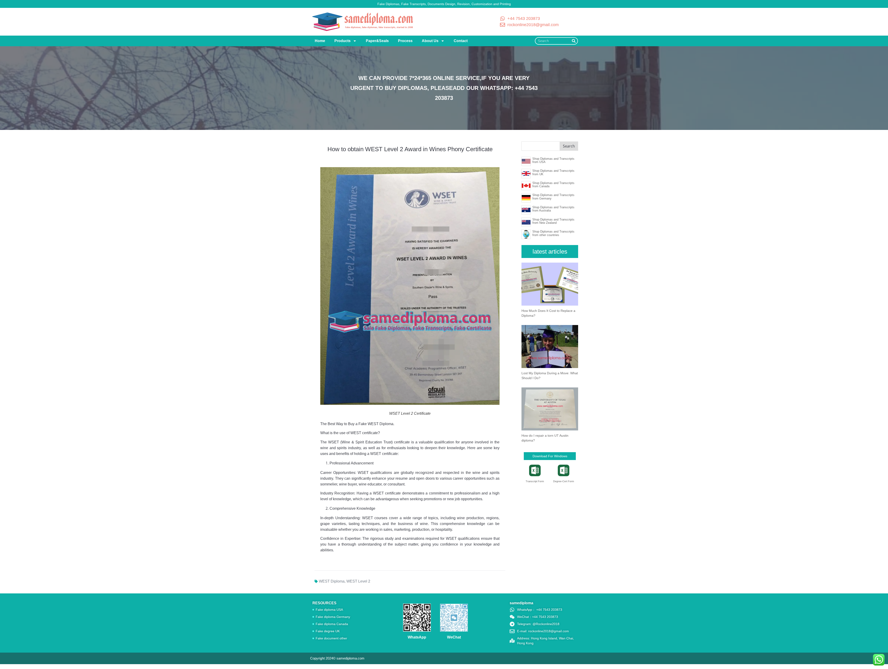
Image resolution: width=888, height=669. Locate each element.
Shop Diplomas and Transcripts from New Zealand (553, 221)
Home (320, 41)
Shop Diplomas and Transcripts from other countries (553, 233)
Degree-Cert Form (563, 481)
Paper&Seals (377, 41)
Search (569, 146)
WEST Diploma (332, 581)
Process (405, 41)
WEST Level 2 (358, 581)
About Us (430, 41)
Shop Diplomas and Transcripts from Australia (553, 209)
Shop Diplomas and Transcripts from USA (553, 160)
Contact (461, 41)
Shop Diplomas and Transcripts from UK (553, 172)
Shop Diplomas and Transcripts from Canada (553, 184)
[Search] (573, 41)
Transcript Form (535, 481)
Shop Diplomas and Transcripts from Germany (553, 196)
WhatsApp (417, 637)
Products (342, 41)
